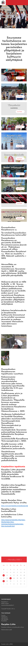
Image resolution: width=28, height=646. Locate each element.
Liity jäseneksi (4, 619)
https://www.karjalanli (8, 506)
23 (10, 578)
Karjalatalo (4, 620)
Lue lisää (19, 77)
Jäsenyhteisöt (4, 618)
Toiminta (3, 615)
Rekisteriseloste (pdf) (6, 629)
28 (3, 581)
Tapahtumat (4, 616)
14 (3, 575)
